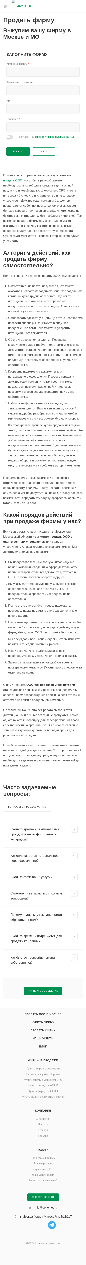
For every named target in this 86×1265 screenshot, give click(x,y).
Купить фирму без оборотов (43, 1074)
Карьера (43, 1135)
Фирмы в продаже (43, 1060)
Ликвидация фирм (43, 1174)
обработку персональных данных (54, 136)
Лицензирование (43, 1163)
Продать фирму (43, 1030)
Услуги (43, 1149)
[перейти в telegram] (52, 1225)
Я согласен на (45, 136)
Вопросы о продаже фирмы (27, 807)
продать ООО (12, 180)
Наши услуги (43, 1038)
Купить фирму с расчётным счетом (43, 1096)
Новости (43, 1124)
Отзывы (43, 1130)
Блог (43, 1046)
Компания (43, 1110)
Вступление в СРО (43, 1169)
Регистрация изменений (43, 1180)
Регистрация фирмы (43, 1157)
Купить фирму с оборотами (43, 1068)
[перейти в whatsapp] (34, 1225)
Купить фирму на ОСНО (43, 1091)
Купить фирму (43, 1022)
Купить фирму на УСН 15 (43, 1085)
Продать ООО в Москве (43, 1014)
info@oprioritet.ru (46, 1207)
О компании (43, 1118)
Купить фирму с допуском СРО (43, 1079)
